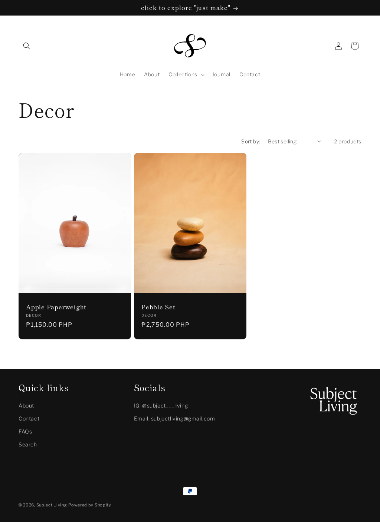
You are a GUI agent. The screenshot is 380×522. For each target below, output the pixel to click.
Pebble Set (158, 307)
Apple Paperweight (56, 307)
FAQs (25, 431)
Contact (29, 418)
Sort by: (250, 141)
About (26, 405)
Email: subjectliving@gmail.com (174, 418)
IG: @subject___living (161, 405)
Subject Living (51, 505)
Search (28, 444)
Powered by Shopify (89, 505)
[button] (27, 46)
